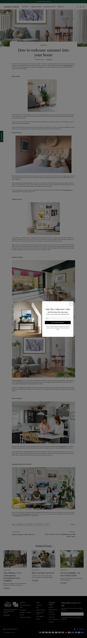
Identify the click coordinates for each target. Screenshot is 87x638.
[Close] (71, 303)
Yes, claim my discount (57, 322)
